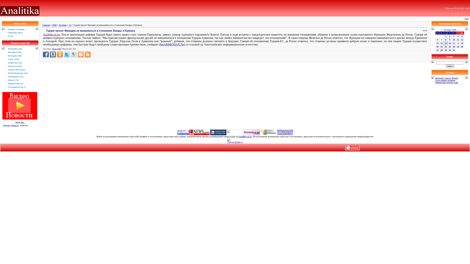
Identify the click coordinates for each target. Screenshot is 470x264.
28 (441, 50)
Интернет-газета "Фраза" (446, 78)
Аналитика (13, 49)
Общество (13, 63)
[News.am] (202, 132)
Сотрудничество (15, 87)
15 (70, 25)
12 (462, 40)
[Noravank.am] (218, 132)
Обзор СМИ (13, 70)
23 (450, 47)
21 (441, 47)
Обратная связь (15, 33)
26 (462, 47)
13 (437, 43)
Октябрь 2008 (449, 30)
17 (454, 43)
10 (454, 40)
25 (458, 47)
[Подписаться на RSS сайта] (88, 54)
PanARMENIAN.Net (172, 44)
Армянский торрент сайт (446, 82)
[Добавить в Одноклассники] (60, 54)
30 (450, 50)
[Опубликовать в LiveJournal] (74, 54)
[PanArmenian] (185, 132)
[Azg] (285, 132)
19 (462, 43)
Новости (12, 66)
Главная (46, 25)
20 (437, 47)
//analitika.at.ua (245, 136)
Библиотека (13, 83)
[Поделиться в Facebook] (46, 54)
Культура (12, 56)
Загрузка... (20, 122)
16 (450, 43)
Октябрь (63, 25)
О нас (10, 36)
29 (446, 50)
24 (454, 47)
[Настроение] (268, 132)
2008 (54, 25)
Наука (11, 80)
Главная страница (16, 29)
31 (454, 50)
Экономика (13, 77)
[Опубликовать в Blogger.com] (81, 54)
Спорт (11, 59)
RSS (467, 19)
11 (458, 40)
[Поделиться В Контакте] (53, 54)
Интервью (12, 52)
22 (446, 47)
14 (441, 43)
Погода (6, 125)
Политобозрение (15, 73)
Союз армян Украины (445, 80)
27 (437, 50)
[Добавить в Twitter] (67, 54)
